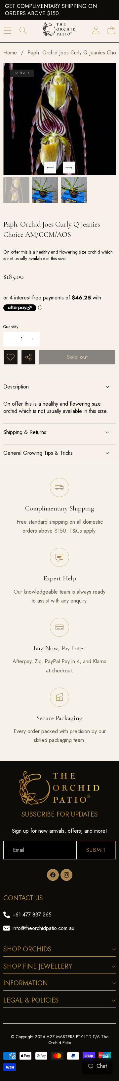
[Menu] (7, 30)
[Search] (23, 30)
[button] (111, 30)
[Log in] (95, 30)
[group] (16, 190)
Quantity (10, 327)
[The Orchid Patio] (59, 30)
